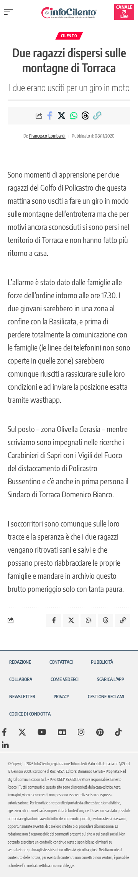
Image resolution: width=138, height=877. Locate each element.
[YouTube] (42, 732)
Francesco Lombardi (47, 136)
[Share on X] (61, 116)
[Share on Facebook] (49, 116)
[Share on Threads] (85, 116)
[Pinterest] (99, 732)
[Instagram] (81, 732)
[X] (22, 732)
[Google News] (62, 732)
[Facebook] (4, 732)
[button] (10, 12)
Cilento (69, 35)
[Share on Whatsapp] (73, 116)
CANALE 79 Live (124, 11)
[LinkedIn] (5, 745)
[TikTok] (118, 732)
